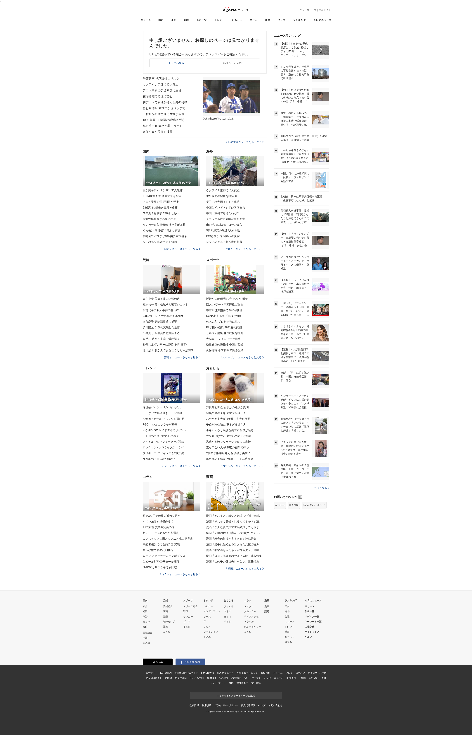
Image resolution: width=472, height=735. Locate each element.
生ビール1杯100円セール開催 (161, 561)
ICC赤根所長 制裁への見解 (223, 236)
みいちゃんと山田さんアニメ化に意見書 (168, 538)
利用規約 (206, 705)
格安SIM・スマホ (317, 672)
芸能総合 (168, 606)
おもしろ (237, 19)
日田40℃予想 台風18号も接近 (162, 196)
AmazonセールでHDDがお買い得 (164, 419)
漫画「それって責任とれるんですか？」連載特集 (235, 521)
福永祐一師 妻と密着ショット (162, 126)
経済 (145, 611)
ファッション (211, 631)
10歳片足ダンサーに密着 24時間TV (165, 344)
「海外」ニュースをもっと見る (243, 248)
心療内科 (265, 672)
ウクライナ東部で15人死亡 (161, 84)
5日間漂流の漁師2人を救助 (223, 230)
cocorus (211, 677)
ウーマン (256, 677)
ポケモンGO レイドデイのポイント (165, 430)
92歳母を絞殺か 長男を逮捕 (160, 207)
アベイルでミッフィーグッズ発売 (164, 441)
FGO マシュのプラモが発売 (160, 424)
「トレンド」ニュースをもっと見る (177, 465)
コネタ (227, 611)
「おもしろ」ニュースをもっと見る (240, 465)
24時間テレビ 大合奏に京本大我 (163, 316)
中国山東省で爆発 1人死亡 (222, 213)
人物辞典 (309, 626)
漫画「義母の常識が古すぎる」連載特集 (231, 538)
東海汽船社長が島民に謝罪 (159, 219)
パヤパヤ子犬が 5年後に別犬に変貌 (228, 419)
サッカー (188, 616)
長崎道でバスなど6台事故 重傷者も (165, 236)
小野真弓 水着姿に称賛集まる (161, 333)
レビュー (208, 606)
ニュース (145, 19)
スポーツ (201, 19)
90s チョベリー (252, 626)
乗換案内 (291, 677)
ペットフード (218, 682)
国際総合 (147, 632)
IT (205, 621)
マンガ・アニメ (212, 611)
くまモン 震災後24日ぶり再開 (162, 230)
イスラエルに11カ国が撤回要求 (225, 219)
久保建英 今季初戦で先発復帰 (224, 350)
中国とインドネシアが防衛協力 (225, 207)
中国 (145, 637)
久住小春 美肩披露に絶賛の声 (161, 298)
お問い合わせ (275, 705)
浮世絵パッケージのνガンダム (162, 407)
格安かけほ (181, 677)
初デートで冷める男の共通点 (161, 533)
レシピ (267, 677)
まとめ (146, 621)
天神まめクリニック (247, 672)
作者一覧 (309, 611)
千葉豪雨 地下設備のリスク (161, 78)
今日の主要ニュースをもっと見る (244, 141)
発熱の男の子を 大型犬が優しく (226, 413)
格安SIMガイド (154, 677)
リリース (310, 606)
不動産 (302, 677)
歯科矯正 (313, 677)
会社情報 (194, 705)
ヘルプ (308, 636)
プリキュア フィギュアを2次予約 (163, 453)
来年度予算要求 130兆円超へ (161, 213)
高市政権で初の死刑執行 (158, 550)
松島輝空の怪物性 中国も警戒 (224, 344)
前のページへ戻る (233, 62)
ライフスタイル (252, 616)
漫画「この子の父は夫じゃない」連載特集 (232, 561)
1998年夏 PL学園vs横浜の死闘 (163, 120)
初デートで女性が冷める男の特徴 (165, 102)
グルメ (207, 626)
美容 (323, 677)
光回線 (168, 677)
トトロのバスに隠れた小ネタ (161, 436)
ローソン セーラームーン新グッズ (164, 556)
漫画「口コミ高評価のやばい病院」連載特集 (234, 556)
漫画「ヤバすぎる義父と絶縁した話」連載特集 (235, 515)
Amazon (279, 505)
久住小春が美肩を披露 (157, 132)
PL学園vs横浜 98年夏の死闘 (224, 327)
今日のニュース (322, 19)
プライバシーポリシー (226, 705)
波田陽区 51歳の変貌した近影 (161, 327)
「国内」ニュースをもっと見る (180, 248)
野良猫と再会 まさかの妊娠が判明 (227, 407)
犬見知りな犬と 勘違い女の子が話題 (228, 436)
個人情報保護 (248, 705)
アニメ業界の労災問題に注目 (162, 90)
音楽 (165, 616)
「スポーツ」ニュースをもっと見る (240, 357)
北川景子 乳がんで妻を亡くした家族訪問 (168, 350)
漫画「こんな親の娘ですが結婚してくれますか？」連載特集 (235, 527)
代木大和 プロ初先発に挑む (223, 321)
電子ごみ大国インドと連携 (223, 202)
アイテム (277, 672)
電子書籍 (256, 682)
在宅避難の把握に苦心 (157, 96)
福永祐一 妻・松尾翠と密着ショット (165, 304)
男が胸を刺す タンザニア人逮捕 (163, 190)
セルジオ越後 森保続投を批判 (224, 333)
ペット (227, 621)
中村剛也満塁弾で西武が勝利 (224, 310)
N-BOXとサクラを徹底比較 (160, 567)
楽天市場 (294, 505)
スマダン (249, 606)
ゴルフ (186, 621)
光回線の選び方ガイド (186, 672)
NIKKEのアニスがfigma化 (159, 459)
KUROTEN (165, 672)
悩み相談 (223, 677)
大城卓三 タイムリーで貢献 (223, 339)
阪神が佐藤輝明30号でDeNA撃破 (227, 298)
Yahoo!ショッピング (314, 505)
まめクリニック (225, 672)
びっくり (228, 606)
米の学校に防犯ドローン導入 (224, 224)
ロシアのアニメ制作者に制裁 (224, 242)
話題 (266, 611)
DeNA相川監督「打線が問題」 (225, 316)
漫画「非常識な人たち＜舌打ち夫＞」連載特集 (235, 550)
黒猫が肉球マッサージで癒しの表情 (228, 441)
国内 (161, 19)
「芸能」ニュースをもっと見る (180, 357)
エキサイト (325, 9)
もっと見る (320, 487)
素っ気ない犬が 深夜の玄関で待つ (227, 447)
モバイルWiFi (197, 677)
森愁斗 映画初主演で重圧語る (161, 339)
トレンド (219, 19)
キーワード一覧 (313, 621)
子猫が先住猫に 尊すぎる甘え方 (226, 424)
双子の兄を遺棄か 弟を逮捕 (160, 242)
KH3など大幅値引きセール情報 (162, 413)
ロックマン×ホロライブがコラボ (163, 447)
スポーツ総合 (190, 606)
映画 (165, 611)
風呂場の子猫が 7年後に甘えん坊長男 (229, 459)
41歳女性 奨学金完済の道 (159, 527)
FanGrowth (207, 672)
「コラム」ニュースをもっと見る (178, 574)
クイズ (282, 19)
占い (246, 677)
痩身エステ (242, 682)
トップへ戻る (176, 62)
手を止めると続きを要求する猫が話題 (230, 430)
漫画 (267, 19)
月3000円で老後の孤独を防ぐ (161, 515)
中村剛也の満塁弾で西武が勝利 (163, 114)
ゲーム (207, 616)
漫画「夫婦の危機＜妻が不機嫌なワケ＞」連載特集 (235, 533)
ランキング (299, 19)
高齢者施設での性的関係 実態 (161, 544)
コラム (254, 19)
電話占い (300, 672)
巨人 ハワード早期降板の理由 (224, 304)
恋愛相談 (236, 677)
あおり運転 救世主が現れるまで (164, 108)
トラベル (249, 621)
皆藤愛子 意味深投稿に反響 (160, 321)
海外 (173, 19)
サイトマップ (312, 631)
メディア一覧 (312, 616)
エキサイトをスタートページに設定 (236, 695)
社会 (145, 606)
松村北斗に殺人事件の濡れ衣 (161, 310)
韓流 (165, 626)
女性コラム (250, 611)
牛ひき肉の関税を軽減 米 (221, 196)
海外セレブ (169, 621)
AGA (231, 682)
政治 (145, 616)
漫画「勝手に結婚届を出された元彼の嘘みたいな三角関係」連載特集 (235, 544)
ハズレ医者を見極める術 (158, 521)
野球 (185, 611)
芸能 (186, 19)
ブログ (289, 672)
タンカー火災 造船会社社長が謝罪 (164, 224)
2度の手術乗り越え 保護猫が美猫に (228, 453)
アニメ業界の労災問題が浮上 (161, 202)
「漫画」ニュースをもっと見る (243, 568)
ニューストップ (308, 9)
